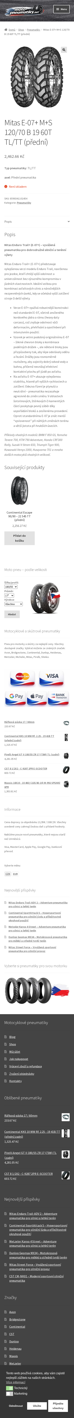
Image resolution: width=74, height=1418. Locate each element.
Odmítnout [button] (16, 1405)
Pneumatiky (33, 29)
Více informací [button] (15, 1382)
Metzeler (15, 1363)
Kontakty (15, 1081)
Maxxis (13, 1356)
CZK (8, 874)
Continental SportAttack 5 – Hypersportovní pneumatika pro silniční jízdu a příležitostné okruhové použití (35, 916)
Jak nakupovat (18, 1059)
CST (11, 1334)
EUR (15, 874)
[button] (64, 50)
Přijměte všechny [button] (58, 1406)
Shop (21, 29)
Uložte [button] (37, 1405)
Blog (12, 1037)
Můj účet (14, 1052)
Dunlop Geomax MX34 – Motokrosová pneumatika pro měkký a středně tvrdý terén (38, 938)
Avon (12, 1312)
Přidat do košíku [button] (19, 538)
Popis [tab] (8, 221)
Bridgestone (17, 1319)
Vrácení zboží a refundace (25, 1066)
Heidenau (15, 1349)
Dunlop (14, 1341)
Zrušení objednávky (21, 1074)
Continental (17, 1326)
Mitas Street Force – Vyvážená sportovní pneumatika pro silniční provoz (32, 949)
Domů (12, 29)
